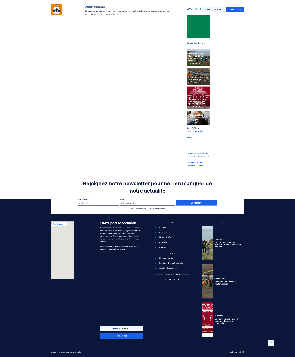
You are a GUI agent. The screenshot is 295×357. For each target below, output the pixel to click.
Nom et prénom (83, 199)
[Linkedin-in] (165, 279)
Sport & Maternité (195, 131)
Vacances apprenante (198, 152)
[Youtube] (170, 279)
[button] (121, 336)
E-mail (122, 199)
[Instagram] (174, 279)
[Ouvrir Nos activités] (174, 9)
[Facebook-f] (178, 279)
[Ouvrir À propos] (155, 9)
